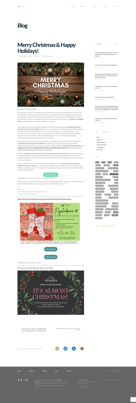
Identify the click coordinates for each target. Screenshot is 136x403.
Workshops (100, 149)
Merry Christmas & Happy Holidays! (104, 97)
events (115, 171)
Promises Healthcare (100, 206)
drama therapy (99, 168)
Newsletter (100, 139)
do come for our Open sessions (33, 153)
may (116, 182)
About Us (83, 6)
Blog (105, 6)
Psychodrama (99, 209)
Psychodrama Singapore (112, 209)
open (116, 194)
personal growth (113, 197)
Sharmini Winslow (47, 56)
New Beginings (114, 188)
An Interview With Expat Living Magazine (106, 65)
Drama (115, 165)
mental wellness (100, 188)
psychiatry (114, 206)
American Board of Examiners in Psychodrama (31, 143)
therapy (107, 215)
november (108, 194)
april (116, 162)
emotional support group (102, 171)
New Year (98, 194)
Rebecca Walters (101, 142)
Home (73, 6)
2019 (97, 162)
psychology (99, 212)
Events (95, 6)
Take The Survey (50, 175)
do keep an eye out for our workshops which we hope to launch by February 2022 (41, 148)
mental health (99, 185)
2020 (103, 162)
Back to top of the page (112, 370)
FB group (73, 119)
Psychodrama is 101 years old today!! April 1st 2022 (68, 329)
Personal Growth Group (101, 200)
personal (98, 197)
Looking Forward (100, 182)
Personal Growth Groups (101, 203)
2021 (110, 162)
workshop (115, 215)
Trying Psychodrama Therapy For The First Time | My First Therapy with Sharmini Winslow (106, 54)
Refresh (108, 212)
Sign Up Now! (50, 249)
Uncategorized (100, 147)
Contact (116, 6)
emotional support (113, 168)
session (115, 212)
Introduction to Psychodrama (103, 179)
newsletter (114, 191)
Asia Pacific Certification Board (72, 146)
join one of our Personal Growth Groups (55, 153)
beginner (107, 165)
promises (115, 203)
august (98, 165)
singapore (98, 215)
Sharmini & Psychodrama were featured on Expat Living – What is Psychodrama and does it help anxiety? (106, 75)
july (116, 179)
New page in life (99, 191)
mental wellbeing (113, 185)
